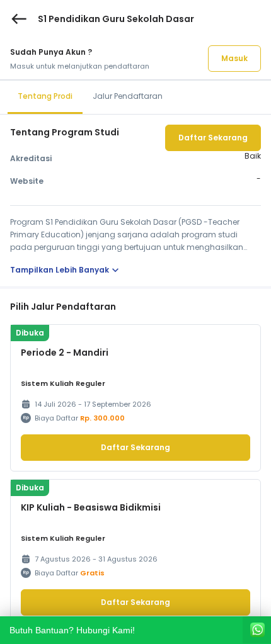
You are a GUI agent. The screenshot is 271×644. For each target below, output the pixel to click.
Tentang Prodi (45, 96)
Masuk (234, 58)
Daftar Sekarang (213, 137)
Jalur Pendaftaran (128, 96)
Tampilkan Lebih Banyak (66, 270)
